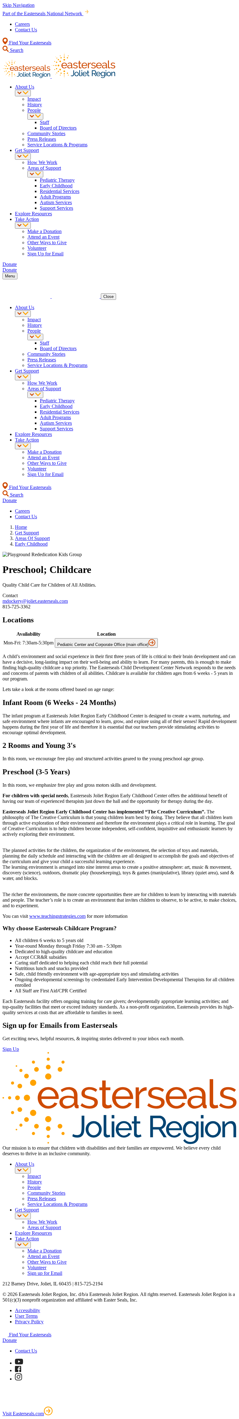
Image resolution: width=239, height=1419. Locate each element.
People (34, 110)
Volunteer (36, 248)
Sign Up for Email (45, 253)
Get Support (27, 150)
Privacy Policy (29, 1321)
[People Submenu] (35, 116)
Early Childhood (56, 185)
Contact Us (26, 29)
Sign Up (10, 1049)
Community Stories (46, 133)
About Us (24, 86)
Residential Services (59, 191)
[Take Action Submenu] (23, 225)
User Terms (26, 1316)
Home (21, 527)
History (34, 104)
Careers (22, 24)
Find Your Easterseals (29, 42)
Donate (9, 1340)
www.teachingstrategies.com (57, 916)
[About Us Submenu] (23, 93)
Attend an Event (43, 237)
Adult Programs (55, 196)
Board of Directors (58, 127)
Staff (44, 122)
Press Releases (41, 139)
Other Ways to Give (47, 242)
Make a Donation (44, 231)
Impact (34, 99)
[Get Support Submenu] (23, 156)
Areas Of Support (32, 538)
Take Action (27, 219)
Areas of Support (44, 168)
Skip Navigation (18, 5)
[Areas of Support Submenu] (35, 174)
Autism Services (56, 202)
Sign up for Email (44, 1273)
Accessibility (27, 1310)
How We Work (42, 162)
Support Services (56, 208)
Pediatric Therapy (57, 180)
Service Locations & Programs (57, 144)
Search (16, 50)
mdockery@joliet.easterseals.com (35, 601)
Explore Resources (33, 213)
